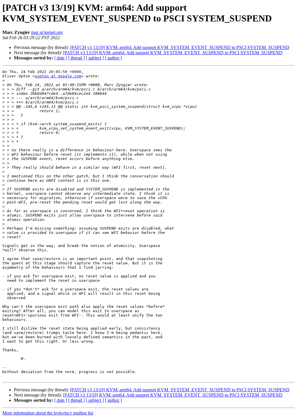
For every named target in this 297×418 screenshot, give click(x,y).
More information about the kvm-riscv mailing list (47, 412)
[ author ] (113, 57)
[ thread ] (76, 57)
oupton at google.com (58, 76)
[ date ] (60, 57)
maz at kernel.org (47, 32)
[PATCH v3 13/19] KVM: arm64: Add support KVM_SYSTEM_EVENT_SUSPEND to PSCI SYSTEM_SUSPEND (179, 47)
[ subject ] (95, 57)
